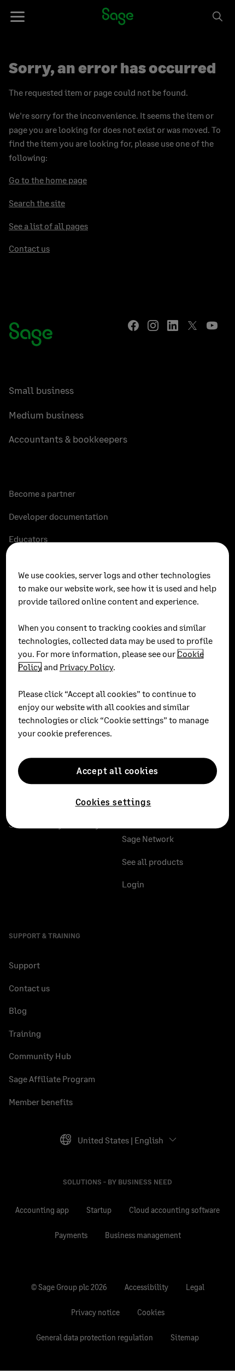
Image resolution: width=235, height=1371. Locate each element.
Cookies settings (113, 802)
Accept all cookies (117, 770)
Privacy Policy (86, 666)
